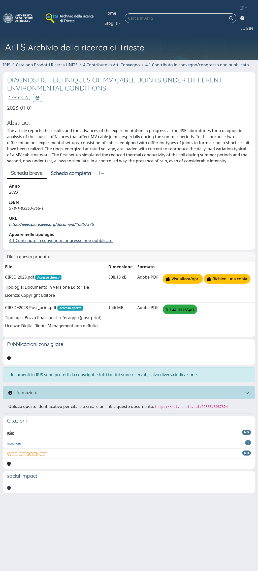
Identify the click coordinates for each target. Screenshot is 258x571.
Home (110, 13)
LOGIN (246, 28)
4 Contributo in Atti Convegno (111, 65)
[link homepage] (20, 18)
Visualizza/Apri (185, 279)
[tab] (102, 173)
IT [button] (242, 8)
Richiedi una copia (229, 279)
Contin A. (18, 97)
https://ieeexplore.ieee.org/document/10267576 (51, 224)
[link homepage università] (70, 18)
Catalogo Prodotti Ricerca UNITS (47, 65)
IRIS (6, 65)
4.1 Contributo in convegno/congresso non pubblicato (197, 65)
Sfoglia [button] (111, 23)
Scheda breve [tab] (27, 173)
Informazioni (24, 392)
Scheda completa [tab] (71, 173)
